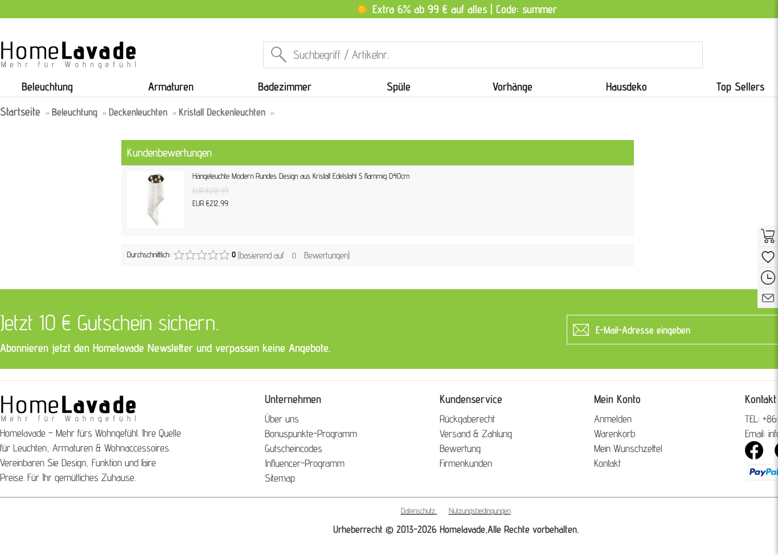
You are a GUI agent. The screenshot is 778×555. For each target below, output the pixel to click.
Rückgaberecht (467, 419)
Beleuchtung (47, 86)
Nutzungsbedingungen (480, 510)
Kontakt (607, 463)
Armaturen (171, 86)
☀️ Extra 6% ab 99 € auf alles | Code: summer (456, 9)
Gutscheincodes (293, 448)
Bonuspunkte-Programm (311, 433)
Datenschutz (418, 510)
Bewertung (460, 448)
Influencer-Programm (305, 463)
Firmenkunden (466, 463)
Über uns (282, 419)
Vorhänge (513, 86)
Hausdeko (626, 86)
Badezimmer (285, 86)
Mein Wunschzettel (628, 448)
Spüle (399, 86)
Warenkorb (614, 433)
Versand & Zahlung (476, 433)
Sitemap (280, 478)
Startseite (20, 111)
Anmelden (613, 419)
